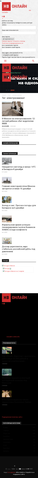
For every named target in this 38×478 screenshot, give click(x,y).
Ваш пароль (6, 37)
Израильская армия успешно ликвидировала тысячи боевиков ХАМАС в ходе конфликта (18, 227)
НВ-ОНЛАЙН (5, 126)
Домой (4, 95)
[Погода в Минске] (8, 266)
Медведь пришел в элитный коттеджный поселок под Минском (16, 380)
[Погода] (7, 268)
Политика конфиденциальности (12, 43)
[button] (5, 61)
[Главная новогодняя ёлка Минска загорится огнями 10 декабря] (19, 180)
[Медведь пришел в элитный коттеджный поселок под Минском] (19, 372)
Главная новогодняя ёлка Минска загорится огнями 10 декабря (18, 187)
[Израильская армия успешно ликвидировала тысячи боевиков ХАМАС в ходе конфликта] (19, 219)
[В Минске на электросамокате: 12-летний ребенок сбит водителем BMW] (19, 108)
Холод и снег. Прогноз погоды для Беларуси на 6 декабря (19, 206)
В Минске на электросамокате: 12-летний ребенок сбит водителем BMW (18, 121)
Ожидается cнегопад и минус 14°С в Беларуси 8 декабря (19, 168)
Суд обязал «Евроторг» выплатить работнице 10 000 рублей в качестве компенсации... (18, 358)
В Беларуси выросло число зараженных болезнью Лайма (16, 400)
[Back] (2, 19)
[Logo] (15, 72)
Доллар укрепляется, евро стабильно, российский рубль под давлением (18, 249)
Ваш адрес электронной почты (12, 53)
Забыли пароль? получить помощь (13, 41)
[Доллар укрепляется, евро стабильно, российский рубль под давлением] (19, 240)
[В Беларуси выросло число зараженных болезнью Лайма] (19, 394)
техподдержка (11, 472)
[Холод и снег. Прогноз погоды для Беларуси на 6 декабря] (19, 199)
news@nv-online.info (13, 337)
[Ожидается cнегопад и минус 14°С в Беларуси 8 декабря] (19, 161)
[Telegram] (4, 16)
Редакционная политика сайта (12, 417)
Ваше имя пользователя (10, 30)
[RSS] (2, 16)
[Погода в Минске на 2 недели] (13, 271)
